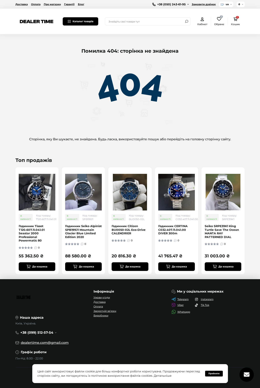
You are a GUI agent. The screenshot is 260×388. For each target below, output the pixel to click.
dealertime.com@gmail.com (45, 343)
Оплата (35, 4)
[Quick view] (58, 186)
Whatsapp (183, 311)
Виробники (101, 315)
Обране (219, 21)
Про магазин (52, 4)
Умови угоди (102, 297)
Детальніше (163, 376)
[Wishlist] (58, 194)
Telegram (183, 299)
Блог (81, 4)
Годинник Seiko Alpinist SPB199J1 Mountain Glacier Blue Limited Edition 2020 (83, 231)
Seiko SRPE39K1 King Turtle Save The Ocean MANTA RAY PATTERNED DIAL (222, 231)
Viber (180, 305)
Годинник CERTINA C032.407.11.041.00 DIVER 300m (173, 229)
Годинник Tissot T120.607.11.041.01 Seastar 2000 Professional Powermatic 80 (32, 233)
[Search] (186, 21)
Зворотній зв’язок (105, 310)
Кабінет (202, 24)
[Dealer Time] (36, 21)
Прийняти (214, 373)
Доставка (21, 4)
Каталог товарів (83, 21)
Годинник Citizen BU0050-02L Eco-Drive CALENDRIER (129, 229)
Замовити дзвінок (204, 4)
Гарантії (69, 4)
